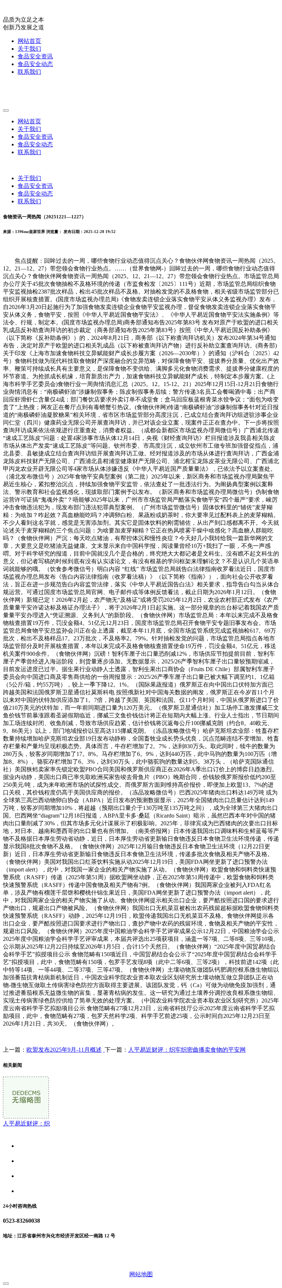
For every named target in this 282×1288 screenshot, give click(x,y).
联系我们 (29, 72)
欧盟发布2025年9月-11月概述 (64, 1050)
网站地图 (141, 1274)
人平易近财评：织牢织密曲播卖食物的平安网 (187, 1050)
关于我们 (29, 49)
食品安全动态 (35, 64)
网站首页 (29, 41)
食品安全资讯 (35, 56)
